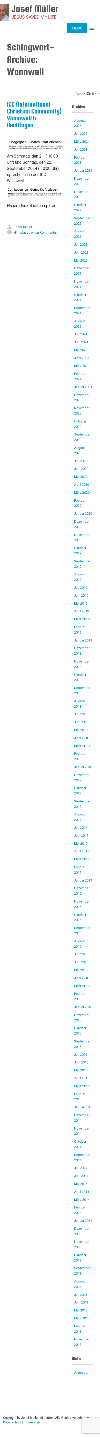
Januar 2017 (83, 880)
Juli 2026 (80, 134)
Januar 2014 (83, 1221)
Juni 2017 (81, 836)
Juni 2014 (81, 1176)
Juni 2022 (81, 252)
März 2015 (81, 1086)
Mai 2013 (80, 1310)
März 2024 (81, 141)
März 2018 (81, 746)
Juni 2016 (81, 962)
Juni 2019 (81, 595)
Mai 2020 (80, 477)
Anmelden (81, 1372)
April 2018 (81, 738)
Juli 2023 (80, 149)
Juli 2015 (80, 1055)
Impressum (32, 1422)
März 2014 (81, 1200)
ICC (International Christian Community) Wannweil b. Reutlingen (34, 115)
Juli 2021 (80, 334)
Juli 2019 (80, 588)
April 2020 (81, 485)
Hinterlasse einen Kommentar (35, 232)
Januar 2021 (83, 387)
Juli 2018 (80, 714)
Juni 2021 (81, 342)
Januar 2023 (83, 170)
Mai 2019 (80, 603)
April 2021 (81, 358)
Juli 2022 (80, 244)
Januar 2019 (83, 640)
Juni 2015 (81, 1062)
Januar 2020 (83, 513)
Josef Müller (23, 227)
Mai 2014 (80, 1184)
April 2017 (81, 851)
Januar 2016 (83, 1007)
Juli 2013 (80, 1295)
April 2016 (81, 978)
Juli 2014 (80, 1168)
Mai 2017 (80, 843)
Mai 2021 (80, 350)
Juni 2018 (81, 722)
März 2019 (81, 619)
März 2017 (81, 859)
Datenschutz (12, 1422)
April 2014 (81, 1192)
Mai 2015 (80, 1070)
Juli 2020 (80, 461)
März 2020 (81, 492)
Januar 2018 (83, 767)
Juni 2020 (81, 469)
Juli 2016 (80, 954)
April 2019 (81, 611)
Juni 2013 (81, 1302)
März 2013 (81, 1318)
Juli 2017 (80, 828)
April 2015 (81, 1078)
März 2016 (81, 986)
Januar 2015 (83, 1107)
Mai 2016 (80, 970)
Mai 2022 (80, 260)
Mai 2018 (80, 730)
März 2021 (81, 366)
